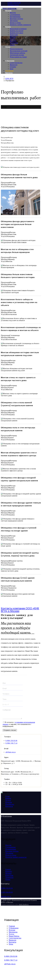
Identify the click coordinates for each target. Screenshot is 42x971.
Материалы (13, 932)
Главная (20, 9)
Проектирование (16, 49)
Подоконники (15, 17)
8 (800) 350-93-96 (14, 3)
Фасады (13, 13)
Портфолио (9, 71)
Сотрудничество (16, 63)
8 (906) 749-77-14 (11, 743)
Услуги (7, 47)
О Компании (9, 61)
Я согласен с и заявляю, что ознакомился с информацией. (19, 724)
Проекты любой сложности (20, 25)
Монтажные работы (17, 53)
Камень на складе (16, 31)
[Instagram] (6, 812)
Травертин (14, 43)
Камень (8, 27)
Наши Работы (14, 936)
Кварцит (13, 41)
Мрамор (13, 37)
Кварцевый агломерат (18, 29)
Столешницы (15, 15)
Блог (11, 69)
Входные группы (16, 19)
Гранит (12, 39)
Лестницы (14, 21)
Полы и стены (15, 23)
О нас (7, 796)
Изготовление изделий (18, 51)
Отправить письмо (9, 730)
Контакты (9, 73)
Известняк (14, 35)
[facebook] (6, 810)
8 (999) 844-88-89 (7, 892)
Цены (11, 944)
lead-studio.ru (24, 904)
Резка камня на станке (18, 57)
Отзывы (13, 67)
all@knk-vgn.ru (13, 5)
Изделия (8, 11)
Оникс (12, 45)
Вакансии (13, 65)
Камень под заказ (16, 33)
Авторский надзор (17, 55)
